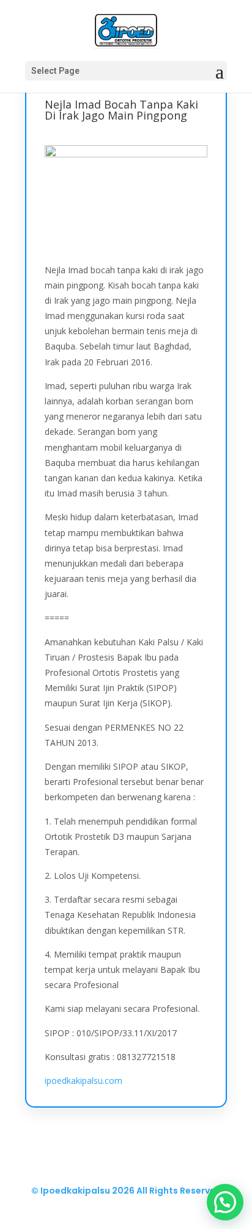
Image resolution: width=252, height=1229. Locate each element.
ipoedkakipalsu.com (83, 1080)
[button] (225, 1202)
